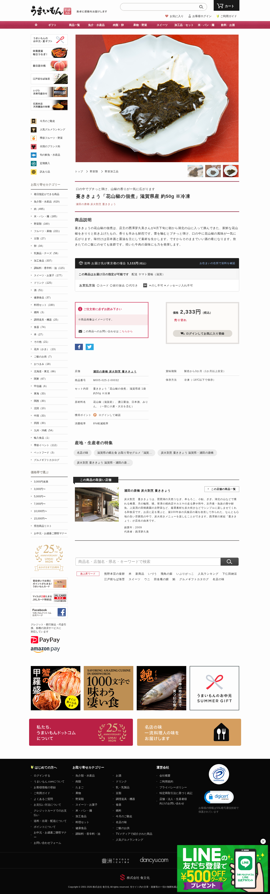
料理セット (82, 822)
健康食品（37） (43, 297)
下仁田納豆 (229, 573)
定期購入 (45, 163)
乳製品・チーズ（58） (47, 253)
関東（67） (40, 378)
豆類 (118, 793)
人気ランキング (208, 573)
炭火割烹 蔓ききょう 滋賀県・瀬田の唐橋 (187, 452)
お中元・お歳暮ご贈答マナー (50, 533)
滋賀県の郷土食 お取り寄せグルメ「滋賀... (124, 452)
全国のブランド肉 (50, 146)
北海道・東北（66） (45, 371)
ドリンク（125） (44, 282)
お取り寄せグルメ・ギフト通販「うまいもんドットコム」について (81, 732)
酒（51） (39, 290)
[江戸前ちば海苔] (49, 81)
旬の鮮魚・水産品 (50, 154)
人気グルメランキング (52, 129)
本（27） (39, 334)
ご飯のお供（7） (43, 356)
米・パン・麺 (84, 810)
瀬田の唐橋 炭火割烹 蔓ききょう (96, 204)
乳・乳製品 (123, 787)
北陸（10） (40, 408)
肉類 (78, 781)
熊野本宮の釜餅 (114, 573)
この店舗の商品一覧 (223, 489)
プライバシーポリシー (173, 787)
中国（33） (40, 415)
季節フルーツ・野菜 (51, 137)
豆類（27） (40, 238)
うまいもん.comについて (49, 781)
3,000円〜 (40, 489)
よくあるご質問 (43, 799)
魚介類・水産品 (85, 775)
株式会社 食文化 (138, 877)
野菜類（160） (42, 223)
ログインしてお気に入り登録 (205, 333)
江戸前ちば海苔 (114, 579)
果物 (78, 793)
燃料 (118, 810)
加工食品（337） (44, 260)
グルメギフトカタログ (194, 579)
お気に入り (177, 16)
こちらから (126, 331)
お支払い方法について (47, 804)
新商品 (139, 573)
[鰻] (49, 55)
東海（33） (40, 393)
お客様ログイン (202, 16)
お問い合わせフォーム (47, 842)
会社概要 (164, 775)
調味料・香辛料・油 (88, 833)
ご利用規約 (166, 781)
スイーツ (134, 579)
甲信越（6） (41, 386)
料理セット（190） (45, 304)
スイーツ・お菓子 (86, 804)
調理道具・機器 (125, 799)
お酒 (118, 775)
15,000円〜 (40, 518)
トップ (79, 171)
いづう (152, 573)
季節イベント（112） (46, 445)
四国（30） (40, 423)
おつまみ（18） (43, 364)
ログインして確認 (110, 415)
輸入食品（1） (42, 437)
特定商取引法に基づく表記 (175, 793)
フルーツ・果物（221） (47, 231)
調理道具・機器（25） (47, 319)
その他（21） (42, 341)
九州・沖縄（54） (44, 430)
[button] (219, 797)
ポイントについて (45, 826)
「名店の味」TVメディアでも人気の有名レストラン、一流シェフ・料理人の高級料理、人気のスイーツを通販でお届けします (189, 732)
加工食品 (81, 816)
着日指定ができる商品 (46, 194)
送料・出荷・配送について (50, 821)
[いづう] (49, 94)
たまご (80, 787)
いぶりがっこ (185, 573)
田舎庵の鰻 (161, 579)
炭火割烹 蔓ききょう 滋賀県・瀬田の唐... (103, 462)
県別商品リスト (43, 526)
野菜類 (94, 171)
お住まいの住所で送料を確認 (217, 263)
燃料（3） (40, 312)
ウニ (147, 579)
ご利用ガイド (228, 16)
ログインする (42, 775)
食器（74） (40, 327)
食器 (118, 804)
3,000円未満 (41, 481)
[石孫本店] (49, 107)
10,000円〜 (40, 511)
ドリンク (121, 781)
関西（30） (40, 400)
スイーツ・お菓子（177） (49, 275)
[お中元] (49, 42)
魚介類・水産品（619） (47, 201)
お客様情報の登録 (45, 787)
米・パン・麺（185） (46, 216)
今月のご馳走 (47, 121)
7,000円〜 (40, 503)
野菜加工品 (112, 171)
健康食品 (81, 828)
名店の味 (82, 452)
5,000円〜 (40, 496)
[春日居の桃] (49, 68)
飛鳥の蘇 (167, 573)
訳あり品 (45, 171)
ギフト (52, 25)
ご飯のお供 (123, 828)
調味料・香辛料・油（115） (50, 268)
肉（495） (40, 209)
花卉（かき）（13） (45, 349)
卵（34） (39, 245)
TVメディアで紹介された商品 (134, 833)
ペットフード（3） (45, 452)
